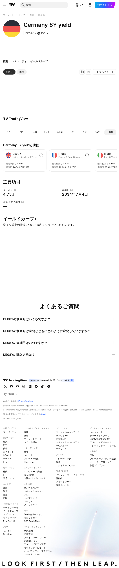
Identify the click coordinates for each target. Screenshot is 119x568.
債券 (5, 448)
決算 (5, 491)
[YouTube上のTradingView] (17, 386)
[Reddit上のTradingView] (48, 386)
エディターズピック (65, 465)
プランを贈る (30, 442)
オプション (8, 514)
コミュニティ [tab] (19, 61)
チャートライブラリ (99, 435)
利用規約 (28, 530)
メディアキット (31, 504)
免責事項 (28, 534)
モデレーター (62, 449)
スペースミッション (34, 491)
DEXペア (7, 458)
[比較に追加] (41, 155)
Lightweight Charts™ (100, 439)
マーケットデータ (32, 439)
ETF (5, 445)
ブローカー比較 (31, 458)
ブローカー (29, 455)
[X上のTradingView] (5, 386)
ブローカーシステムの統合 (103, 458)
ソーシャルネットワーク (68, 432)
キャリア (28, 501)
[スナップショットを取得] (82, 72)
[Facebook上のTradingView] (11, 386)
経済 (5, 488)
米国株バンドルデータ (35, 478)
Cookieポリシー (32, 541)
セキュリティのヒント (35, 547)
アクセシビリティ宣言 (35, 544)
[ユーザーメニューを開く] (90, 5)
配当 (5, 494)
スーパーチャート (11, 432)
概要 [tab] (5, 61)
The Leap (29, 462)
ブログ (27, 494)
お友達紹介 (61, 439)
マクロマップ (9, 517)
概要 (26, 451)
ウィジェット (96, 432)
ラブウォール (62, 435)
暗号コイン (8, 451)
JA (81, 4)
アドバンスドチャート (101, 442)
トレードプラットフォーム (103, 445)
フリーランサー (63, 481)
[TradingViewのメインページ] (12, 5)
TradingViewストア (33, 514)
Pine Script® (9, 521)
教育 (58, 462)
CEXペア (7, 455)
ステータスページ (32, 554)
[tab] (9, 72)
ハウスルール (62, 445)
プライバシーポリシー (35, 537)
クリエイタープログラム (68, 442)
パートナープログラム (101, 462)
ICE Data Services (25, 401)
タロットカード (31, 517)
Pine (5, 462)
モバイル (7, 530)
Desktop (7, 534)
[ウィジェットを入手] (88, 72)
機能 (26, 432)
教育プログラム (97, 465)
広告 (92, 455)
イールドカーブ (10, 511)
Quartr (44, 414)
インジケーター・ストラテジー (71, 475)
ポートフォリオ (10, 507)
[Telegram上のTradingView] (36, 386)
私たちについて (31, 488)
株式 (5, 441)
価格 (26, 435)
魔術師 (59, 478)
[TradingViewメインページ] (15, 380)
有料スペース (62, 485)
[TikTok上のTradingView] (42, 386)
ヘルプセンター (31, 498)
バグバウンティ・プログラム (38, 551)
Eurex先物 (29, 475)
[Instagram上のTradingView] (24, 386)
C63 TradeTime (32, 521)
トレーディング (63, 458)
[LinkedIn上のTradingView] (30, 386)
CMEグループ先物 (33, 471)
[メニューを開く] (4, 5)
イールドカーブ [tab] (39, 61)
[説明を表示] (15, 190)
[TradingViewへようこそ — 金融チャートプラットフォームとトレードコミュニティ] (15, 119)
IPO (5, 498)
